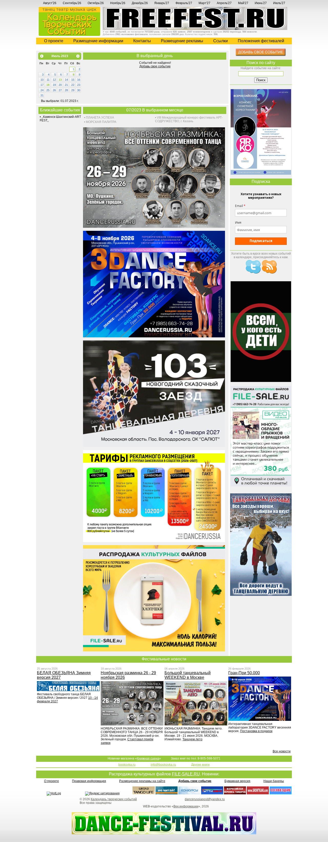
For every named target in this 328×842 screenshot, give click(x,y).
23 (78, 84)
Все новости (282, 751)
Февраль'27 (184, 3)
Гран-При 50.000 (244, 673)
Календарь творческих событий (114, 799)
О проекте (53, 41)
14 (66, 79)
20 (60, 84)
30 (78, 90)
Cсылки (220, 41)
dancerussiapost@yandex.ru (205, 799)
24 (42, 90)
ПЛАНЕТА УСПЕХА (100, 117)
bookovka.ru (127, 764)
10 (42, 79)
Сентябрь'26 (72, 3)
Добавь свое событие (155, 66)
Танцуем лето (192, 739)
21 (66, 84)
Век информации (185, 806)
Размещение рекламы (182, 41)
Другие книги (200, 764)
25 (47, 90)
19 (54, 84)
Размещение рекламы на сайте (142, 781)
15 (72, 79)
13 (60, 79)
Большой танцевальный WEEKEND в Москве (188, 675)
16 (78, 79)
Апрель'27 (224, 3)
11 (48, 79)
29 (72, 90)
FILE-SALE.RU (186, 774)
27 (60, 90)
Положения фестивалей (261, 41)
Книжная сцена (148, 758)
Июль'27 (279, 3)
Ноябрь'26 (117, 3)
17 (42, 84)
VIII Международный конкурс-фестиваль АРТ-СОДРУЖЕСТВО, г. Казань (189, 119)
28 (66, 90)
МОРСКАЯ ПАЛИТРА (101, 122)
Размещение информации (98, 41)
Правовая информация (89, 781)
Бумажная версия (237, 781)
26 (54, 90)
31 (42, 95)
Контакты (142, 41)
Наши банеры (273, 781)
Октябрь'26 (96, 3)
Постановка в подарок (256, 731)
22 (72, 84)
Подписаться (261, 240)
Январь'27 (161, 3)
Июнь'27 (261, 3)
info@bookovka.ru (163, 764)
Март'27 (204, 3)
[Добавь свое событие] (260, 55)
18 (47, 84)
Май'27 (243, 3)
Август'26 (49, 3)
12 (54, 79)
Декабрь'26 (140, 3)
